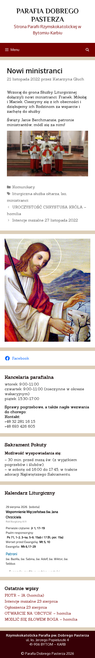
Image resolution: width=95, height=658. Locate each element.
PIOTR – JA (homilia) (24, 595)
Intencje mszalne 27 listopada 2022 (45, 220)
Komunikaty (23, 187)
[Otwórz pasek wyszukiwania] (87, 49)
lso (63, 193)
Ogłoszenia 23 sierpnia (26, 607)
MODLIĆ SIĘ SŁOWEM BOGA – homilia (41, 619)
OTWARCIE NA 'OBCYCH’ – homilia (38, 613)
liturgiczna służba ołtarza (35, 193)
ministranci (17, 200)
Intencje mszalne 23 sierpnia (31, 601)
